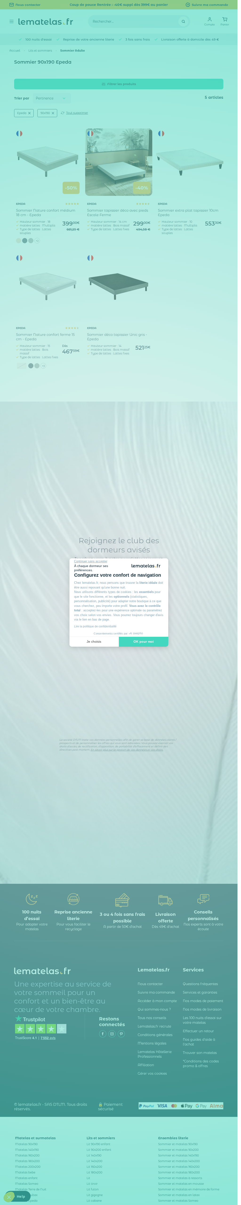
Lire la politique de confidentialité (95, 626)
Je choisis (94, 641)
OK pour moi (143, 641)
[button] (9, 1197)
